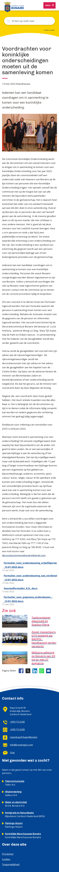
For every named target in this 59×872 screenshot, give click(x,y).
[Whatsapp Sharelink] (41, 670)
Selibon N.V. (13, 793)
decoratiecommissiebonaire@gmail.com (24, 555)
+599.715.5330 (17, 721)
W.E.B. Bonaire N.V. (16, 804)
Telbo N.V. (14, 783)
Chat (12, 752)
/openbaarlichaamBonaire (23, 737)
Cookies (6, 859)
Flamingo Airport (14, 825)
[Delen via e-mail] (48, 670)
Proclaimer (8, 853)
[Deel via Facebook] (21, 670)
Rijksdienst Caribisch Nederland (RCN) (25, 814)
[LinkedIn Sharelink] (34, 670)
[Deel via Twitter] (28, 670)
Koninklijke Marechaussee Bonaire (23, 835)
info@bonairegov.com (21, 744)
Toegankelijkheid (11, 864)
